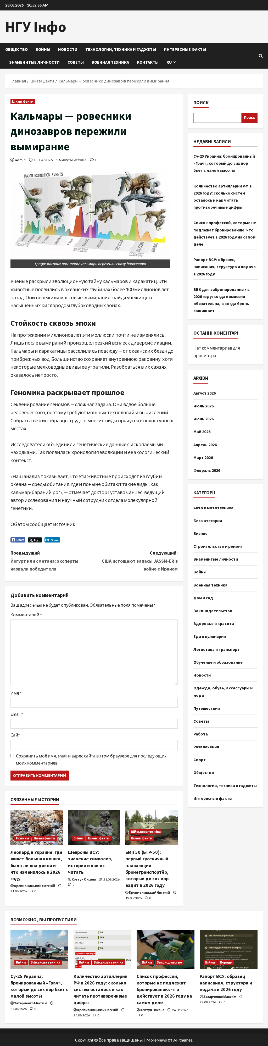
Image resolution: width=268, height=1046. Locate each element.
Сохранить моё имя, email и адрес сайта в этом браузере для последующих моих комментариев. (91, 759)
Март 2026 (203, 457)
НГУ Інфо (35, 27)
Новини (22, 838)
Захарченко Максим (30, 1003)
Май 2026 (201, 431)
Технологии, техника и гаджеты (120, 49)
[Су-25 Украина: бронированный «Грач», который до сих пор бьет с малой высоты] (39, 949)
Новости (67, 49)
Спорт (199, 759)
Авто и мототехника (213, 507)
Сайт (15, 734)
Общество (16, 49)
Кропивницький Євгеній (34, 886)
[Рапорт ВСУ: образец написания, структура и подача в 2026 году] (229, 949)
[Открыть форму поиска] (261, 56)
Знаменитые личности (34, 62)
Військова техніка (146, 832)
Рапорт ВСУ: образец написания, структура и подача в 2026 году (224, 266)
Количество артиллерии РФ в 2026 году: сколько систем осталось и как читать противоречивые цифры (100, 989)
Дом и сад (203, 597)
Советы (76, 62)
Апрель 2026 (205, 444)
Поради (226, 962)
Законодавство (169, 962)
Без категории (207, 520)
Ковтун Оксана (84, 879)
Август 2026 (204, 393)
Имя (16, 692)
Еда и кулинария (209, 636)
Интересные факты (185, 49)
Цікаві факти (23, 101)
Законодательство (212, 610)
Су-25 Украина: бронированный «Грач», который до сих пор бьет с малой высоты (224, 163)
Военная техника (110, 62)
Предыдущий (44, 561)
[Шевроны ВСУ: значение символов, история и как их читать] (94, 827)
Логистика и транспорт (216, 649)
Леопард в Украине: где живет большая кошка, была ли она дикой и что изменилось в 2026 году (36, 865)
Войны (43, 49)
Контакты (148, 62)
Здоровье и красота (213, 623)
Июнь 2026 (203, 418)
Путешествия (206, 708)
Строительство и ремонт (218, 546)
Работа (200, 734)
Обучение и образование (218, 662)
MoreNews (156, 1039)
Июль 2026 (203, 405)
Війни (79, 838)
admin (20, 160)
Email (16, 713)
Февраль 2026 (206, 470)
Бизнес (200, 533)
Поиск (201, 102)
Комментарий (26, 614)
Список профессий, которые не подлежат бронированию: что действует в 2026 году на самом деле (164, 989)
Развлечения (206, 746)
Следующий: (139, 561)
